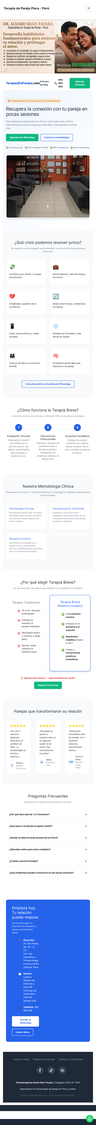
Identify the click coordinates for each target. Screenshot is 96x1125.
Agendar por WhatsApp (22, 137)
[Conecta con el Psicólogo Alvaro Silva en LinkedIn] (62, 1070)
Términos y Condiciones (71, 1059)
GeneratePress (70, 1115)
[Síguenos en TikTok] (51, 1070)
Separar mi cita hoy (48, 685)
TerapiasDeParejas (23, 83)
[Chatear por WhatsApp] (90, 1118)
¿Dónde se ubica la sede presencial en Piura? (33, 837)
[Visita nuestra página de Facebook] (40, 1070)
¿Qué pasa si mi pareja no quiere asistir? (30, 826)
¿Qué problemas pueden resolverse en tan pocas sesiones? (41, 872)
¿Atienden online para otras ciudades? (30, 849)
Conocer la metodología (56, 137)
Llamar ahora (23, 1032)
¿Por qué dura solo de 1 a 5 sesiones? (29, 814)
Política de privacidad (44, 1059)
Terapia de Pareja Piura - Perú (26, 8)
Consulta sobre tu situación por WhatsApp (48, 384)
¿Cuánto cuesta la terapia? (23, 861)
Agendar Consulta (80, 83)
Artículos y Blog (21, 1059)
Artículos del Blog (44, 83)
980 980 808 (58, 83)
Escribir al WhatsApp (25, 1021)
